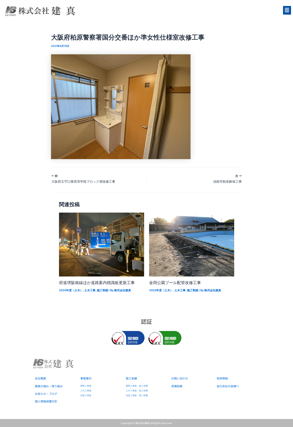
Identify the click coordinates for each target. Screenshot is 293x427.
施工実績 (102, 290)
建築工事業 (85, 385)
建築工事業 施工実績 (137, 385)
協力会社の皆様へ (228, 386)
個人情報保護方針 (46, 401)
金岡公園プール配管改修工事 (175, 282)
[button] (244, 10)
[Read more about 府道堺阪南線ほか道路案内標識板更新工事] (101, 244)
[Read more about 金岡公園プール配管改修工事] (191, 244)
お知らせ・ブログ (46, 394)
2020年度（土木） (71, 290)
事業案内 (85, 378)
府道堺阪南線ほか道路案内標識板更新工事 (97, 282)
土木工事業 (85, 390)
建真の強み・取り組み (49, 386)
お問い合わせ (179, 378)
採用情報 (222, 378)
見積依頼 (176, 386)
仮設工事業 (85, 395)
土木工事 (89, 290)
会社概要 (40, 378)
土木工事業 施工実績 (137, 390)
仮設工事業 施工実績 (137, 395)
